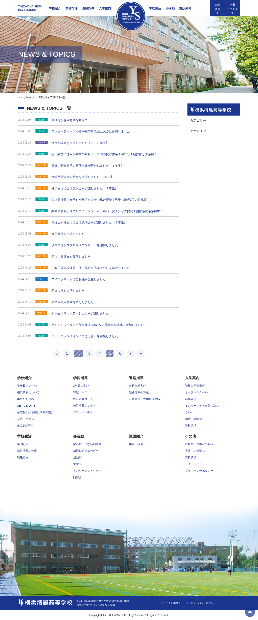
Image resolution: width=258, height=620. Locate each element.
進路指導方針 (137, 385)
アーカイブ (198, 130)
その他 (190, 436)
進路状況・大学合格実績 (144, 399)
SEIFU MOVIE (26, 405)
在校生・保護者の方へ (199, 444)
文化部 (77, 464)
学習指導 (72, 8)
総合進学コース (83, 399)
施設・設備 (136, 444)
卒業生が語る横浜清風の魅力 (35, 412)
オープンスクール (196, 392)
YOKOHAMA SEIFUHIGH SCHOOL (30, 8)
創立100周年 (25, 425)
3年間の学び (81, 385)
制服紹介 (22, 457)
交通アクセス (25, 419)
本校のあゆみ (25, 399)
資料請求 (217, 7)
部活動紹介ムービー (86, 450)
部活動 (170, 8)
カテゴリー (198, 120)
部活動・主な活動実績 (87, 444)
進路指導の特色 (139, 392)
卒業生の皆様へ (195, 450)
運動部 (77, 457)
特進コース (80, 392)
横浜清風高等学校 (130, 15)
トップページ (26, 97)
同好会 (77, 477)
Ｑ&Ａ (188, 412)
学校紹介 (55, 8)
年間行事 (22, 444)
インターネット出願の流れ (202, 405)
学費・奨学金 (193, 419)
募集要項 (190, 399)
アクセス (232, 7)
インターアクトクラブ (87, 470)
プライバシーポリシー (199, 470)
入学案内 (105, 8)
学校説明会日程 (195, 385)
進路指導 (88, 8)
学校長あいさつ (27, 385)
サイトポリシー (195, 464)
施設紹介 (185, 8)
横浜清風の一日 (27, 450)
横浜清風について (28, 392)
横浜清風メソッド (84, 405)
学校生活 (155, 8)
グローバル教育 (83, 412)
